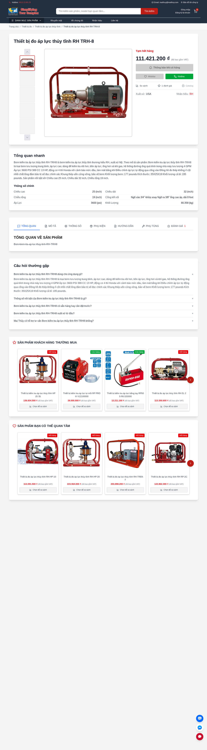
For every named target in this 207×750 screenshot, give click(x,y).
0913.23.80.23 (25, 2)
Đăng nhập (185, 10)
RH (191, 94)
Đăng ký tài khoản (182, 13)
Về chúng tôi (77, 20)
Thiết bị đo (27, 26)
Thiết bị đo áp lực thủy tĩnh (47, 26)
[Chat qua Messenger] (199, 727)
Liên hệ (114, 20)
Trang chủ (14, 26)
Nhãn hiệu (97, 20)
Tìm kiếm (149, 11)
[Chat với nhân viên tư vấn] (199, 736)
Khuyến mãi (56, 20)
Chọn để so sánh (40, 406)
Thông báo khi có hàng (166, 67)
